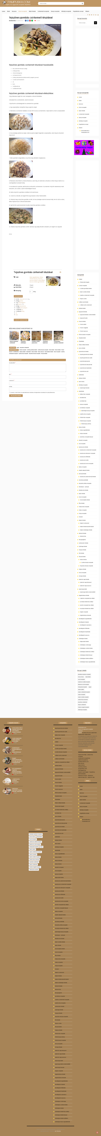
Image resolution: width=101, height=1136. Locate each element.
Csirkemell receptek (43, 11)
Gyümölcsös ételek (83, 351)
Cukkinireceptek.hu (83, 760)
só (16, 313)
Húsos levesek (83, 433)
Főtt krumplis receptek (84, 334)
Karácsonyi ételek (83, 447)
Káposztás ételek (84, 641)
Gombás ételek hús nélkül (86, 601)
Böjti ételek (88, 677)
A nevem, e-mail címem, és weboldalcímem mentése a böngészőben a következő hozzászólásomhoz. (32, 392)
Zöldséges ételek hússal (86, 655)
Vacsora (14, 11)
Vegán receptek (84, 612)
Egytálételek (36, 277)
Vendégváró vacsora (84, 635)
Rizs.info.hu (81, 763)
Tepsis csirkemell (82, 704)
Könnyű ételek (82, 473)
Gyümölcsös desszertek (86, 364)
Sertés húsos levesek (83, 699)
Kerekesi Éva (12, 20)
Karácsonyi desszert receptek (87, 453)
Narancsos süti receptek (83, 684)
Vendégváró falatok (84, 622)
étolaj (22, 311)
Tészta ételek (44, 353)
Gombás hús (16, 351)
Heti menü (81, 381)
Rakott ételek (82, 520)
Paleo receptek (83, 510)
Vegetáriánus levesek (85, 615)
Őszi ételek (81, 503)
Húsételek (28, 351)
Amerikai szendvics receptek (84, 674)
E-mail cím (11, 380)
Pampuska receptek (82, 687)
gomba (21, 301)
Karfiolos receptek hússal (86, 437)
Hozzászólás (12, 362)
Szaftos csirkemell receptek (87, 295)
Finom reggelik (84, 327)
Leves (3, 11)
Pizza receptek (82, 513)
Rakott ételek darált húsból (87, 526)
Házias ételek (22, 351)
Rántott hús (83, 536)
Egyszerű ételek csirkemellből (87, 314)
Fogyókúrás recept (78, 11)
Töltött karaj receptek (85, 421)
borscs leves (81, 677)
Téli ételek (81, 553)
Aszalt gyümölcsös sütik (86, 358)
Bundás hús (83, 397)
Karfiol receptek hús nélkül (87, 605)
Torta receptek (82, 572)
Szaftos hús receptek (23, 353)
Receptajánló (82, 539)
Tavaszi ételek (82, 550)
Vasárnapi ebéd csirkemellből (87, 592)
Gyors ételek (82, 348)
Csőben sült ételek (83, 302)
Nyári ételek (32, 11)
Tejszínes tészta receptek (34, 353)
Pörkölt (81, 517)
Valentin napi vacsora (85, 585)
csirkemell (21, 299)
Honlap (10, 386)
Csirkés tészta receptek (43, 349)
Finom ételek (58, 349)
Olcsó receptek (22, 11)
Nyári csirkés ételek (85, 292)
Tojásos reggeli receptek (83, 707)
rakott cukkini (81, 689)
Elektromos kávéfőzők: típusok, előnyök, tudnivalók (17, 790)
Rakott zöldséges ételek (86, 530)
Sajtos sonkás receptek (83, 697)
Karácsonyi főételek (85, 456)
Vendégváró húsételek (84, 631)
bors (17, 314)
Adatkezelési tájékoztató (84, 734)
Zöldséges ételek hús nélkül (87, 651)
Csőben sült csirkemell (86, 305)
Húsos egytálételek (85, 430)
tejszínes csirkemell (24, 347)
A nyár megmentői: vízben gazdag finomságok (17, 740)
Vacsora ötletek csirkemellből (37, 280)
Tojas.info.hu (81, 765)
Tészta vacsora (33, 278)
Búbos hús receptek (85, 394)
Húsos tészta (41, 351)
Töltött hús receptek (85, 417)
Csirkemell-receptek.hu (84, 758)
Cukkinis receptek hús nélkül (87, 598)
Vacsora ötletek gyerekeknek (37, 282)
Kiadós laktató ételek (84, 470)
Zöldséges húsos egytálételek (87, 662)
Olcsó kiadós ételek (49, 351)
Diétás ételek (82, 308)
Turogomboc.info (82, 768)
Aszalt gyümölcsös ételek (86, 354)
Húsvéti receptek (83, 440)
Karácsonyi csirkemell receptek (88, 450)
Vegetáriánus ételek (84, 595)
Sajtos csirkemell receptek (84, 692)
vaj (22, 309)
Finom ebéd (51, 349)
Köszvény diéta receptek (85, 483)
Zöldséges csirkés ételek (86, 648)
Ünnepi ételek (82, 576)
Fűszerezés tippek (84, 282)
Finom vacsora (84, 331)
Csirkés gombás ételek (32, 349)
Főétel (41, 277)
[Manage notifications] (97, 1132)
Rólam (87, 11)
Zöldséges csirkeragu (85, 645)
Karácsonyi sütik (84, 460)
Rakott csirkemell (84, 523)
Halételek (81, 374)
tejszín (19, 304)
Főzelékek (81, 341)
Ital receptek (82, 443)
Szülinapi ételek (83, 546)
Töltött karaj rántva (86, 423)
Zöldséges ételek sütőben (86, 658)
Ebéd (8, 11)
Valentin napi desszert (86, 582)
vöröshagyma (21, 302)
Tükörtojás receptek (82, 709)
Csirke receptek (22, 349)
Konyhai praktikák (83, 480)
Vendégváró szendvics (85, 625)
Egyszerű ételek (83, 311)
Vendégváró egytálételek (85, 618)
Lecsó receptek (81, 679)
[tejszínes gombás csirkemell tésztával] (53, 285)
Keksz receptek (83, 467)
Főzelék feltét (82, 338)
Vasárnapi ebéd (83, 589)
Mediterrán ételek (83, 490)
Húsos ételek (34, 351)
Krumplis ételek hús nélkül (87, 608)
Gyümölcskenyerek (85, 361)
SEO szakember (93, 732)
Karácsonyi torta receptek (86, 463)
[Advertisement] (37, 252)
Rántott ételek (82, 533)
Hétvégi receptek (66, 11)
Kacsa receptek (84, 404)
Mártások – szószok (84, 486)
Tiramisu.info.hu (82, 767)
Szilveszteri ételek (83, 543)
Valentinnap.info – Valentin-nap (86, 777)
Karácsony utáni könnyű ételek (88, 476)
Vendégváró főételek (84, 628)
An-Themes (58, 1131)
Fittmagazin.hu (82, 770)
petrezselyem (23, 308)
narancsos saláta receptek (84, 682)
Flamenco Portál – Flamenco (85, 775)
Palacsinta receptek (84, 506)
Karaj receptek (55, 11)
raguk (18, 347)
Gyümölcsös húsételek (85, 368)
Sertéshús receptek (85, 407)
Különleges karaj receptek (88, 410)
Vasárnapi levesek (84, 388)
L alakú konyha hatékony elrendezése (16, 781)
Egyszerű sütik (83, 318)
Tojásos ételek (82, 569)
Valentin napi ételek (84, 579)
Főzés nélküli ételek (84, 344)
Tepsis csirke (83, 298)
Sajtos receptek (81, 694)
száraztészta (22, 306)
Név (10, 374)
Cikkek (80, 279)
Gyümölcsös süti (84, 371)
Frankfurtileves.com (83, 761)
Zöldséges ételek (83, 638)
